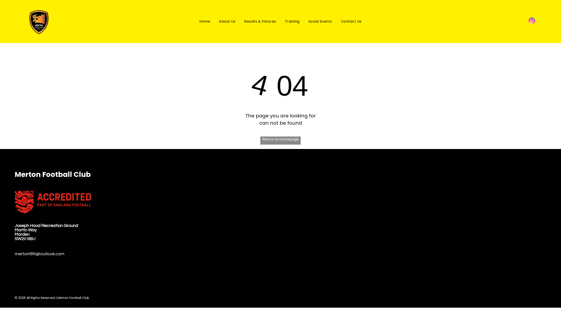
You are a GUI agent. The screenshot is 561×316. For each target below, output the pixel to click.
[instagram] (532, 21)
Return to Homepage (280, 139)
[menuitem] (205, 21)
